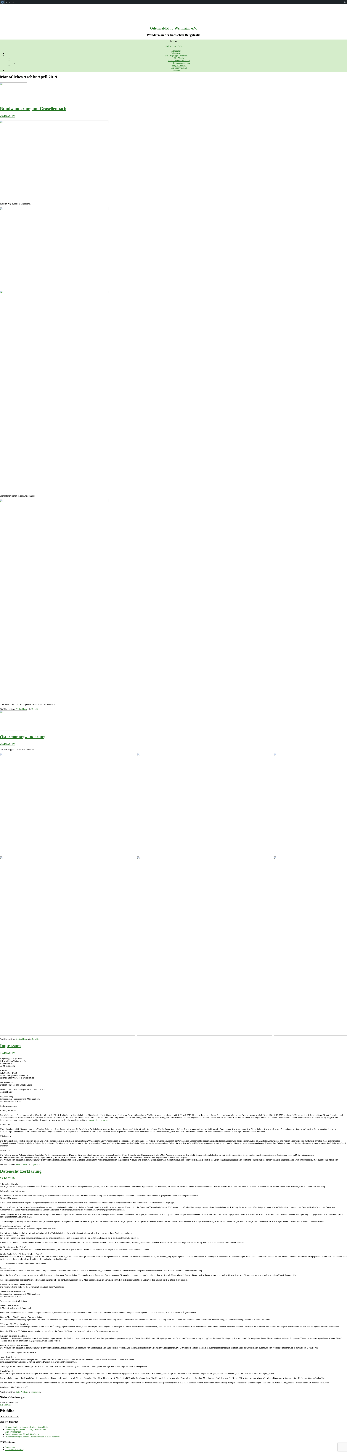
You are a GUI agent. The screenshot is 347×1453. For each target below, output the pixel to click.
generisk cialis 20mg (320, 1383)
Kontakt (176, 70)
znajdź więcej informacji (99, 1120)
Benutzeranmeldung (181, 63)
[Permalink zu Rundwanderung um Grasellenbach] (13, 102)
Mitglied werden (179, 65)
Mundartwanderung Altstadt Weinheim (22, 1434)
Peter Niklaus (22, 1164)
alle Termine (5, 1405)
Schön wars (176, 53)
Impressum (10, 1045)
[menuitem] (2, 2)
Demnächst (176, 51)
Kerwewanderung (13, 1432)
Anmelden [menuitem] (10, 2)
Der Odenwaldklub (179, 68)
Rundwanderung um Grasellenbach (33, 108)
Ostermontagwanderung (22, 736)
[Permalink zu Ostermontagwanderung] (13, 730)
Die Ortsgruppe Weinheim (176, 56)
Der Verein (179, 58)
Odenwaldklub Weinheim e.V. (173, 28)
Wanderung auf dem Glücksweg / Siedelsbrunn (25, 1429)
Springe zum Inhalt (173, 46)
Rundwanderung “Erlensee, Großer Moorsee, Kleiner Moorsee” (32, 1437)
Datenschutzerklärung (20, 1171)
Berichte (35, 709)
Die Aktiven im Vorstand (179, 60)
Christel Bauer (22, 709)
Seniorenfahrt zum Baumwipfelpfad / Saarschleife (26, 1427)
